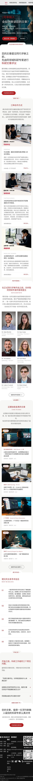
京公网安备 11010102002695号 (7, 778)
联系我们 (22, 38)
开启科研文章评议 (16, 725)
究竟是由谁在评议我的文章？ (11, 696)
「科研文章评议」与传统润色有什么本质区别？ (14, 679)
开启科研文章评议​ (9, 93)
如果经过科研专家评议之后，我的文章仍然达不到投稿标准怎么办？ (14, 688)
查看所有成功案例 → (16, 567)
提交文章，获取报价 (9, 38)
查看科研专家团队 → (16, 395)
